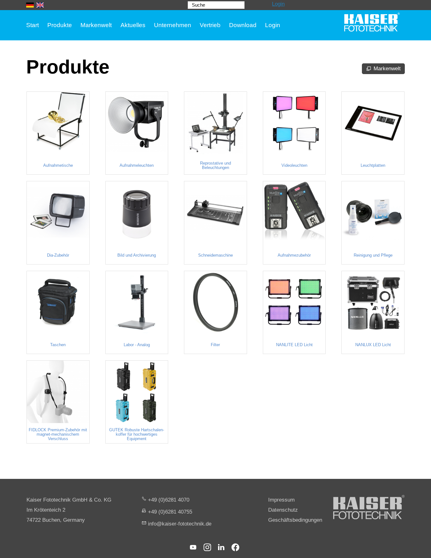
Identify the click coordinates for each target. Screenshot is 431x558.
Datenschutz (283, 510)
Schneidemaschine (215, 255)
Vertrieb (210, 25)
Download (243, 25)
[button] (193, 547)
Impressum (281, 500)
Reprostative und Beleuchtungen (215, 165)
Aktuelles (133, 25)
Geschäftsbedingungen (295, 520)
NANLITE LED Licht (294, 345)
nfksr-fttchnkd (179, 524)
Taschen (58, 345)
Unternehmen (172, 25)
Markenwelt (96, 25)
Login (278, 4)
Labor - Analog (137, 345)
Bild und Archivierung (136, 255)
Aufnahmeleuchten (137, 165)
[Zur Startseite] (372, 22)
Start (32, 25)
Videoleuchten (294, 165)
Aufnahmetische (58, 165)
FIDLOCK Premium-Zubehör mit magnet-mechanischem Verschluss (58, 434)
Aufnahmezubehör (294, 255)
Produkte (59, 25)
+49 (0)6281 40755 (170, 512)
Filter (215, 345)
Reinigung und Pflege (373, 255)
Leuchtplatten (373, 165)
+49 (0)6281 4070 (168, 500)
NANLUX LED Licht (373, 345)
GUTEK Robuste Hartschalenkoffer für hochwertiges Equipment (136, 434)
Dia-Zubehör (58, 255)
